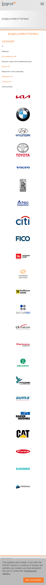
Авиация (5, 51)
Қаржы (4, 66)
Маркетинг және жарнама (12, 71)
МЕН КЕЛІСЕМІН (33, 580)
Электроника (7, 87)
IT (2, 46)
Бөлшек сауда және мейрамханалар (17, 61)
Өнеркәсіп (6, 76)
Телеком (5, 82)
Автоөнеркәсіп (8, 56)
